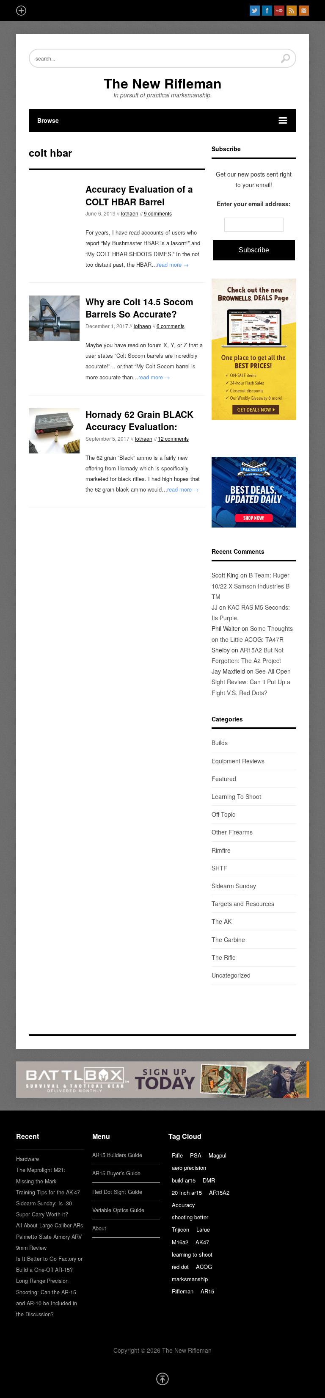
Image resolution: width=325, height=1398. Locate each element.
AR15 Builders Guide (117, 1155)
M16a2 (180, 1242)
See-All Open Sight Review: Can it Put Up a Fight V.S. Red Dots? (251, 681)
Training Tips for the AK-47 (48, 1192)
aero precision (189, 1167)
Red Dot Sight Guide (117, 1192)
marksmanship (190, 1279)
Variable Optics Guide (118, 1210)
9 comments (158, 213)
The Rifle (224, 957)
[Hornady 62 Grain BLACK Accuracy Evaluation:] (54, 430)
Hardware (27, 1159)
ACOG (204, 1267)
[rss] (291, 11)
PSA (195, 1155)
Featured (224, 778)
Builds (220, 742)
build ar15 (184, 1180)
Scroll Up (162, 1379)
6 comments (171, 325)
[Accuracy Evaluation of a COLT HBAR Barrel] (54, 208)
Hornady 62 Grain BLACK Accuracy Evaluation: (139, 420)
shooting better (190, 1217)
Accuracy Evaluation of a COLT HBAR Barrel (139, 194)
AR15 (207, 1291)
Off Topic (223, 814)
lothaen (129, 213)
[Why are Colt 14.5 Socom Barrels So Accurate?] (54, 318)
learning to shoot (192, 1254)
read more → (173, 264)
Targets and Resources (243, 903)
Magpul (217, 1155)
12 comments (173, 438)
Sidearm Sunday (234, 885)
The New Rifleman (163, 83)
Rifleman (182, 1291)
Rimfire (221, 850)
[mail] (304, 11)
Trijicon (180, 1229)
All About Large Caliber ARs (49, 1225)
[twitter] (255, 11)
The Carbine (228, 939)
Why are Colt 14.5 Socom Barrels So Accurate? (139, 307)
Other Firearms (232, 832)
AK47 (202, 1242)
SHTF (219, 868)
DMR (209, 1180)
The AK (221, 921)
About (99, 1228)
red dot (180, 1267)
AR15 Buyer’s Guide (116, 1173)
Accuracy (183, 1205)
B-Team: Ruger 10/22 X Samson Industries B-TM (252, 585)
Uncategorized (231, 975)
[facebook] (267, 11)
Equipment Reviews (238, 761)
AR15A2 (219, 1192)
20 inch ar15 (187, 1192)
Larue (203, 1229)
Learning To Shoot (236, 796)
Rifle (177, 1155)
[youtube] (279, 11)
